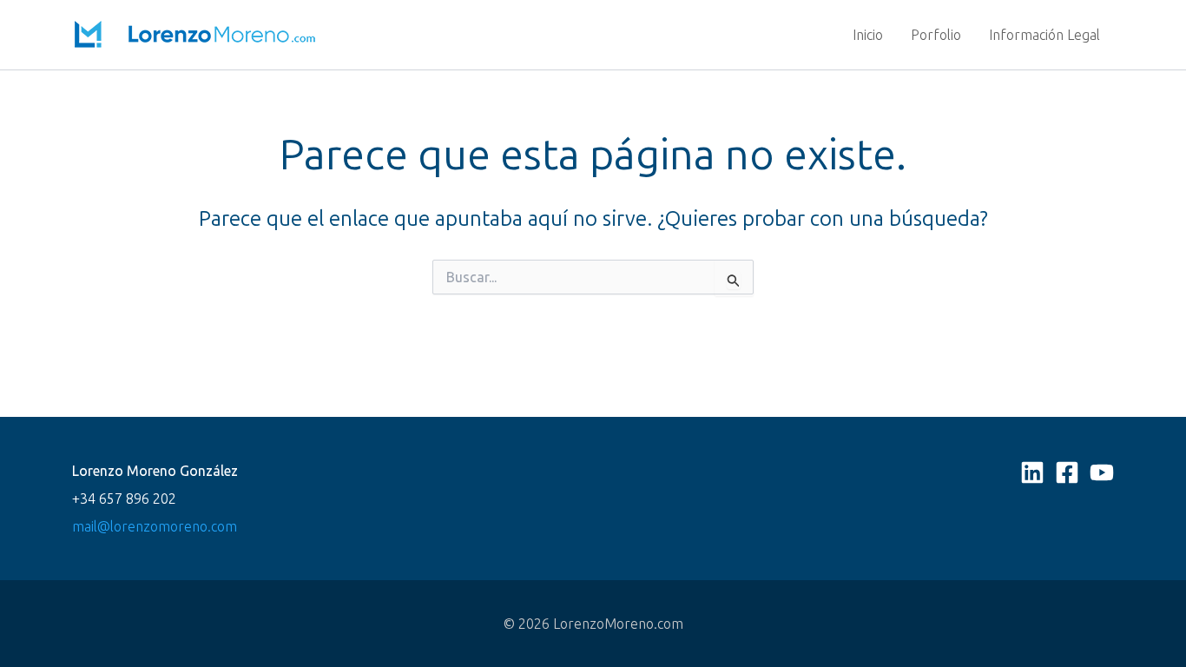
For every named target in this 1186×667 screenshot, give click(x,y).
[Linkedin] (1032, 472)
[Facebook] (1067, 472)
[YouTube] (1102, 472)
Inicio (868, 35)
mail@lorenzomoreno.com (154, 526)
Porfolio (936, 35)
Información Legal (1044, 35)
